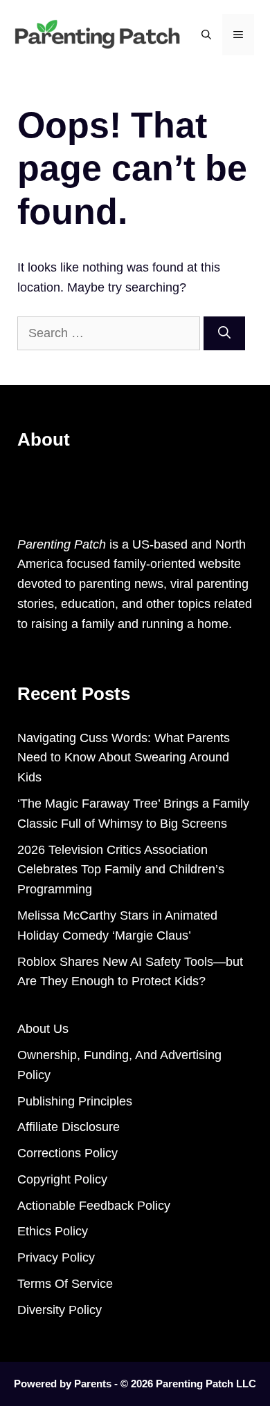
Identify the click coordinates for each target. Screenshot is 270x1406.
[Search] (224, 333)
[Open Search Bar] (206, 34)
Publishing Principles (74, 1101)
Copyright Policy (62, 1179)
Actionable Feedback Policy (93, 1206)
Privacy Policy (56, 1257)
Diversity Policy (59, 1310)
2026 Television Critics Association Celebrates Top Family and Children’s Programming (120, 870)
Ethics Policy (52, 1231)
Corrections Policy (67, 1153)
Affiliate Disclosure (68, 1127)
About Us (43, 1029)
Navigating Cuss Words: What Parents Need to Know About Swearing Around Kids (123, 758)
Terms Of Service (65, 1284)
